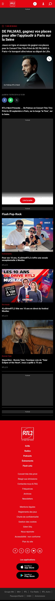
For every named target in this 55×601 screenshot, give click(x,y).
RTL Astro (46, 592)
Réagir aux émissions (27, 479)
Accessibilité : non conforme (27, 536)
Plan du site (27, 541)
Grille (27, 446)
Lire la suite (27, 200)
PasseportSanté (17, 596)
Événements (7, 254)
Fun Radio (34, 592)
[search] (50, 3)
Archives (27, 494)
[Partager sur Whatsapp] (10, 100)
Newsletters (27, 499)
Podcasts (27, 456)
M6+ (19, 592)
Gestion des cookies (28, 522)
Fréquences (27, 489)
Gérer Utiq (27, 527)
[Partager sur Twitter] (16, 100)
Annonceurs (40, 596)
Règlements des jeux (27, 512)
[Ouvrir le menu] (3, 4)
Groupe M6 (9, 592)
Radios (27, 451)
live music (6, 304)
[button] (35, 4)
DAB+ (29, 596)
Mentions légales (27, 507)
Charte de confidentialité (27, 517)
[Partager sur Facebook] (4, 100)
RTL (25, 592)
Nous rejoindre (27, 532)
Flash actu (27, 466)
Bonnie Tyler (7, 356)
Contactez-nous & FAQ (28, 484)
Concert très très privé (27, 474)
